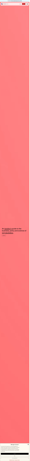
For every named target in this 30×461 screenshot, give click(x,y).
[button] (28, 444)
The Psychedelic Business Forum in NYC (16, 0)
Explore (4, 235)
